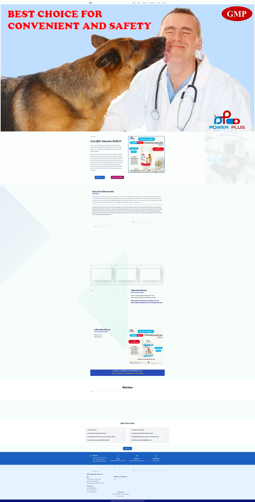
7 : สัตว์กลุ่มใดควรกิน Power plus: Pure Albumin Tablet (145, 437)
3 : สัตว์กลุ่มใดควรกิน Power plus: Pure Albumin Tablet (101, 437)
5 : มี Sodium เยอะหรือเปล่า (137, 430)
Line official (156, 459)
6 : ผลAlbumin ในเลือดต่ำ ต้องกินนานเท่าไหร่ (142, 433)
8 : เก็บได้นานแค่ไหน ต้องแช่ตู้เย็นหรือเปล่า (141, 440)
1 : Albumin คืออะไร (92, 430)
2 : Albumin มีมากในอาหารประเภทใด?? (96, 433)
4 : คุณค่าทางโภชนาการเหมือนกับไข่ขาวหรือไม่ (98, 440)
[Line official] (156, 456)
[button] (2, 68)
